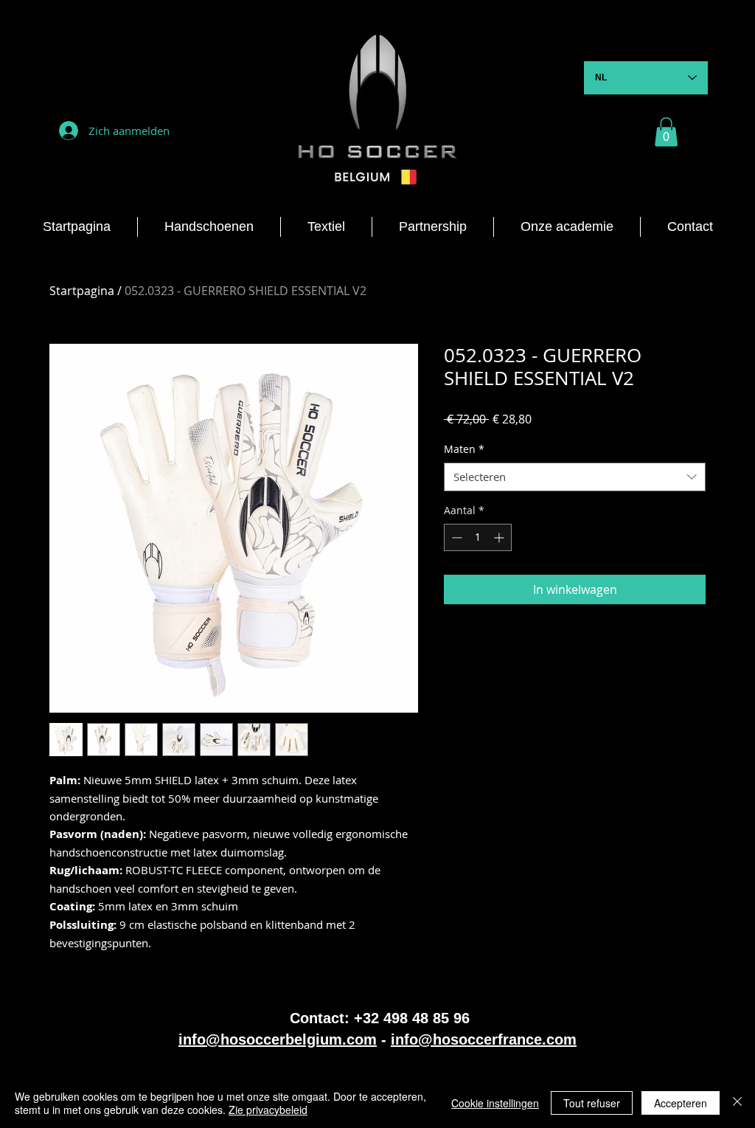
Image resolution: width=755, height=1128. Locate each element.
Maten (464, 449)
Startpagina (81, 291)
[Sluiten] (737, 1103)
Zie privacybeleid (268, 1109)
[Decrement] (455, 537)
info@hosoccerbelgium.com (277, 1039)
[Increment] (500, 537)
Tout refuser (591, 1103)
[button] (666, 131)
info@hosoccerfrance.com (484, 1039)
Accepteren (680, 1103)
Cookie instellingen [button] (495, 1103)
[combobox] (575, 477)
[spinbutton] (478, 537)
